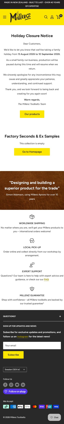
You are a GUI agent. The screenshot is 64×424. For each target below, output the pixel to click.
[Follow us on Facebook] (5, 385)
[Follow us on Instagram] (11, 385)
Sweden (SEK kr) (12, 369)
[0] (58, 17)
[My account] (52, 17)
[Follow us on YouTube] (17, 385)
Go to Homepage (32, 151)
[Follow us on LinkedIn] (23, 385)
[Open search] (46, 17)
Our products (32, 114)
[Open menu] (4, 17)
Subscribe (13, 354)
